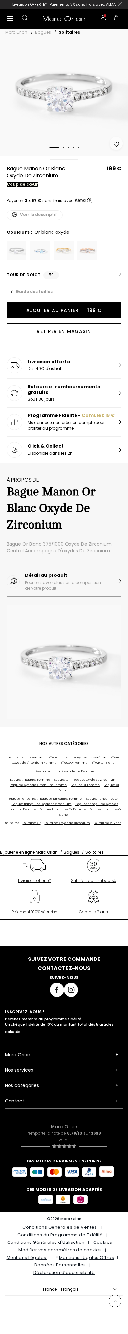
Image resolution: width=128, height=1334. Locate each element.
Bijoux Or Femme (73, 763)
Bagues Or (62, 780)
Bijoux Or (55, 757)
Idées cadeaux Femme (76, 771)
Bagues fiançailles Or (102, 799)
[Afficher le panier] (116, 19)
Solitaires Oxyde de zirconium (67, 823)
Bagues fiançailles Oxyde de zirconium (42, 804)
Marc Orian (16, 32)
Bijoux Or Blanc (102, 763)
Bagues (43, 32)
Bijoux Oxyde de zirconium (86, 757)
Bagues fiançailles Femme (61, 799)
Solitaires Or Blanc (107, 823)
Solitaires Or (32, 823)
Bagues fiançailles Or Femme (63, 809)
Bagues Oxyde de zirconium (95, 780)
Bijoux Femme (33, 757)
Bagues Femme (37, 780)
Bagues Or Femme (85, 785)
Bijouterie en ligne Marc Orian (29, 852)
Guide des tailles (34, 291)
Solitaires (69, 32)
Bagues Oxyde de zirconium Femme (38, 785)
